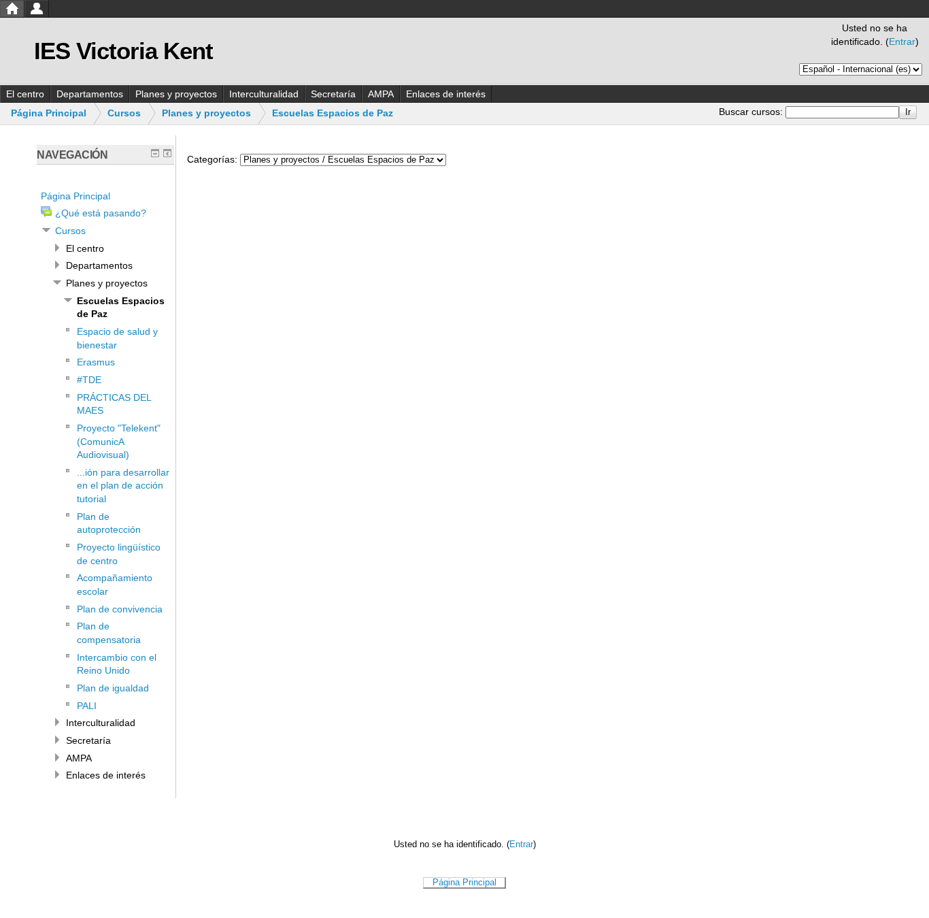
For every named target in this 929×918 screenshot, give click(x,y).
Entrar (902, 41)
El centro (25, 93)
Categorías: (212, 159)
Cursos (124, 113)
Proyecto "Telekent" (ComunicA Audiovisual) (119, 441)
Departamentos (89, 93)
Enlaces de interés (446, 93)
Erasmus (96, 362)
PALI (87, 705)
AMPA (381, 93)
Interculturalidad (264, 93)
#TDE (89, 379)
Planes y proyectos (176, 93)
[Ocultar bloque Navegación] (155, 153)
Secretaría (333, 93)
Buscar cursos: (752, 111)
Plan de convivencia (120, 609)
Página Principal (48, 113)
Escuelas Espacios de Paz (332, 113)
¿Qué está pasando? (100, 213)
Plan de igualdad (113, 688)
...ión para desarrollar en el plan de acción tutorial (123, 485)
